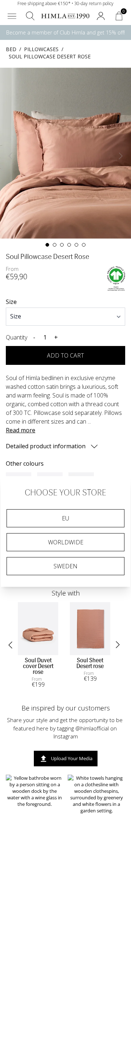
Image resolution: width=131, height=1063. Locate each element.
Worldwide (65, 542)
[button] (12, 16)
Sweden (65, 566)
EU (65, 518)
